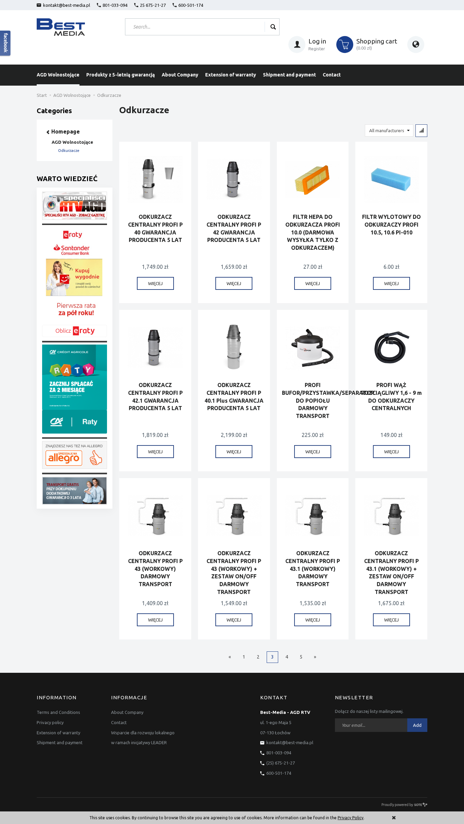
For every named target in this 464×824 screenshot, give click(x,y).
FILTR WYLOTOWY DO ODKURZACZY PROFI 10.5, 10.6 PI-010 (391, 224)
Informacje (129, 697)
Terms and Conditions (58, 712)
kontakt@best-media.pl (66, 5)
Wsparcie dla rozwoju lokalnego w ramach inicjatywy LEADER (143, 737)
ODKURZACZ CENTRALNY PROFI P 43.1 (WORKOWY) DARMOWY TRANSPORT (312, 568)
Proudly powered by (397, 805)
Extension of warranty (230, 74)
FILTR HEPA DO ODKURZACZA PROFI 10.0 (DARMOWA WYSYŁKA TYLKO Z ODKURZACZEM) (312, 232)
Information (57, 697)
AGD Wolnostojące (58, 74)
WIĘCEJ (155, 283)
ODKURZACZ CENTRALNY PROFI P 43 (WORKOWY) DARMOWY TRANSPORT (155, 568)
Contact (332, 74)
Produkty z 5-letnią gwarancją (120, 74)
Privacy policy (50, 722)
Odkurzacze (68, 150)
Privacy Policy (350, 818)
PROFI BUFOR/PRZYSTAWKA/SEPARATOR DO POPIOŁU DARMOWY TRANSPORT (328, 400)
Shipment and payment (289, 74)
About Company (180, 74)
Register (316, 48)
